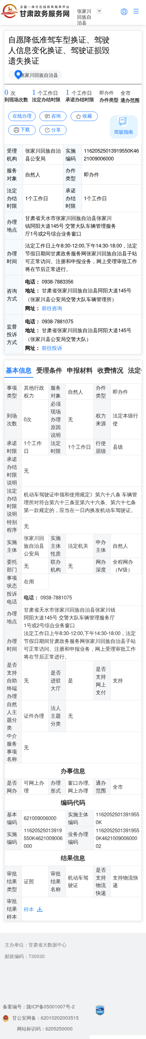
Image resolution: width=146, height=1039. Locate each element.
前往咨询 (51, 307)
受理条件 (49, 370)
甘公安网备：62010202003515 (45, 1017)
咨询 (56, 115)
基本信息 (19, 370)
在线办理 (22, 115)
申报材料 (80, 370)
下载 (25, 129)
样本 (29, 909)
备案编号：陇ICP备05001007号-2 (39, 1006)
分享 (56, 129)
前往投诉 (51, 347)
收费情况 (110, 370)
